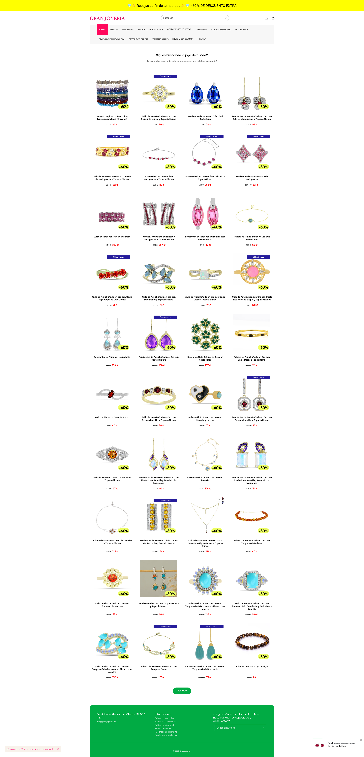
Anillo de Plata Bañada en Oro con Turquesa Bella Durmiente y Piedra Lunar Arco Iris (205, 606)
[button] (180, 29)
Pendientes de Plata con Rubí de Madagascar (252, 178)
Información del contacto (166, 732)
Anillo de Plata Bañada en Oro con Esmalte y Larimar (205, 419)
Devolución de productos (166, 735)
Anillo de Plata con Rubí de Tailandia (112, 236)
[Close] (58, 749)
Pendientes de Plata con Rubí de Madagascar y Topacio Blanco (159, 238)
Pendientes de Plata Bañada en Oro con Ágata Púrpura (159, 358)
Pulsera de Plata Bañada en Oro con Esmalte (205, 479)
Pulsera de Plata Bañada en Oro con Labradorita (252, 238)
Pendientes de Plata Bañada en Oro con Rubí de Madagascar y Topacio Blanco (252, 118)
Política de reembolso (164, 718)
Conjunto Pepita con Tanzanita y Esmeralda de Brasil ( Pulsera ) (112, 118)
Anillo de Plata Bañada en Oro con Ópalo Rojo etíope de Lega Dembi (112, 298)
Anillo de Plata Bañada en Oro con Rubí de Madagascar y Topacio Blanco (112, 178)
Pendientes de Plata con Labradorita (112, 357)
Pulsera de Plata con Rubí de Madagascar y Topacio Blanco (159, 178)
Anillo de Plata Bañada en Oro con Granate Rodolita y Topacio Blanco (158, 419)
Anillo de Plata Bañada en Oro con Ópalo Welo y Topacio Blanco (205, 298)
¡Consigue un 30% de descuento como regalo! (30, 749)
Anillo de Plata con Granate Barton (112, 417)
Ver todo (182, 690)
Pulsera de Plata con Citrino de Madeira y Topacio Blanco (112, 542)
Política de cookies (163, 728)
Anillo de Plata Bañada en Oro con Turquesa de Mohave (112, 605)
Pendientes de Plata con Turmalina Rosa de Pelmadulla (205, 238)
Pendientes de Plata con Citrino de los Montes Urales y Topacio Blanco (159, 542)
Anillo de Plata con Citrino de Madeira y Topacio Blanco (112, 479)
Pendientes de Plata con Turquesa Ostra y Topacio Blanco (159, 605)
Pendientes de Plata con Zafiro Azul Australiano (205, 118)
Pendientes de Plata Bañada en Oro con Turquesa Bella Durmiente (205, 668)
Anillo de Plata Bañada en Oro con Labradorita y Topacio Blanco (159, 298)
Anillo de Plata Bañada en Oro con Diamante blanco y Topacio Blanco (158, 118)
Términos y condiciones (165, 721)
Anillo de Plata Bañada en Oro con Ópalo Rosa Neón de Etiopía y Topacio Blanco (252, 298)
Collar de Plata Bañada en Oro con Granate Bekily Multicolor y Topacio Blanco (205, 543)
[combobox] (195, 18)
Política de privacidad (164, 725)
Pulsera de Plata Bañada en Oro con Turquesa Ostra (159, 668)
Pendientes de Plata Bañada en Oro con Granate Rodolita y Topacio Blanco (252, 419)
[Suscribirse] (263, 728)
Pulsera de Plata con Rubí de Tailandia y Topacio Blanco (205, 178)
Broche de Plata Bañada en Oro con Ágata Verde (205, 358)
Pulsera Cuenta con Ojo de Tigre (252, 666)
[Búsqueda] (226, 18)
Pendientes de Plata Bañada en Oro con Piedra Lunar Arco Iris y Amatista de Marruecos (159, 480)
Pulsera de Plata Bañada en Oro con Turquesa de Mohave (252, 542)
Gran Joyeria (185, 751)
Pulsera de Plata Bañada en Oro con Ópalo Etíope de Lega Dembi (252, 358)
